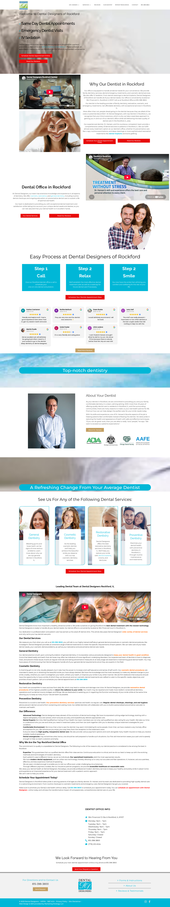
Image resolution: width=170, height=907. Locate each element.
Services (86, 5)
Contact (135, 5)
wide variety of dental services (135, 632)
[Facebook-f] (149, 901)
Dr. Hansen (73, 5)
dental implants (115, 134)
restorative (42, 196)
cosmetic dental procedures (133, 670)
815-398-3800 (145, 5)
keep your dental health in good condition (131, 655)
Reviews (97, 5)
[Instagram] (145, 901)
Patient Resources (122, 5)
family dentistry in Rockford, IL (54, 47)
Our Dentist (107, 5)
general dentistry (57, 196)
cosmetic (34, 196)
